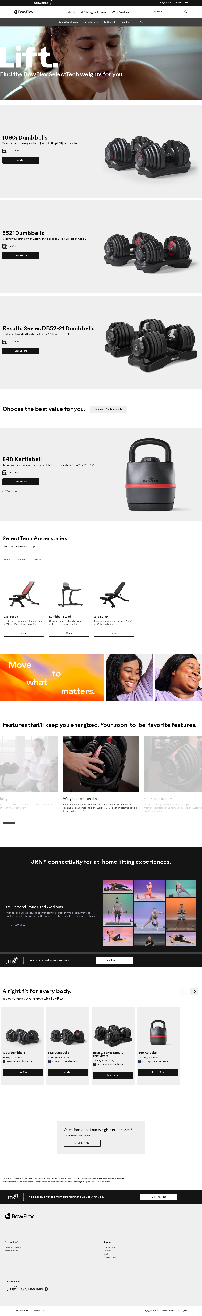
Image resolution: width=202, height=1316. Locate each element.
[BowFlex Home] (31, 12)
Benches (22, 560)
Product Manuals (13, 1248)
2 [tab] (22, 823)
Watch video (11, 491)
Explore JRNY (114, 960)
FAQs (105, 1254)
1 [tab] (9, 823)
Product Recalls (110, 1257)
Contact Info (182, 3)
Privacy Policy (21, 1311)
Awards (107, 1251)
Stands (37, 560)
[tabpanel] (101, 774)
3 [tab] (36, 823)
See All (6, 560)
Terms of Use (39, 1311)
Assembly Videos (12, 1251)
